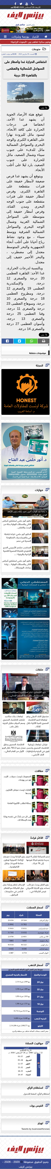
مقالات (39, 770)
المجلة (39, 365)
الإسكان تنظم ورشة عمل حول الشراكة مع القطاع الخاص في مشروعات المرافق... (14, 889)
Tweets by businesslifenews (35, 1129)
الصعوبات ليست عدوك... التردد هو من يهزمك (17, 777)
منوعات (36, 48)
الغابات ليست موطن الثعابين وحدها (18, 791)
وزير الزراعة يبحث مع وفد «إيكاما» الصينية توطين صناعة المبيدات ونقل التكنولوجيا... (14, 861)
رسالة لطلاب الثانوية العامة (19, 803)
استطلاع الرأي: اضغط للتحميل (37, 1093)
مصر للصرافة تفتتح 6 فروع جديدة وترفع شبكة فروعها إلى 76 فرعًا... (38, 859)
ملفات (39, 669)
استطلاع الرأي (35, 1087)
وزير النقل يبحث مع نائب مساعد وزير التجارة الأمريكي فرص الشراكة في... (38, 887)
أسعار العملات (35, 906)
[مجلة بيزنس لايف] (25, 392)
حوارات (39, 489)
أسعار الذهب (35, 964)
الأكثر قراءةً (36, 837)
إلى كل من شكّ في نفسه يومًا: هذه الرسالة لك (17, 817)
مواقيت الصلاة (34, 1042)
